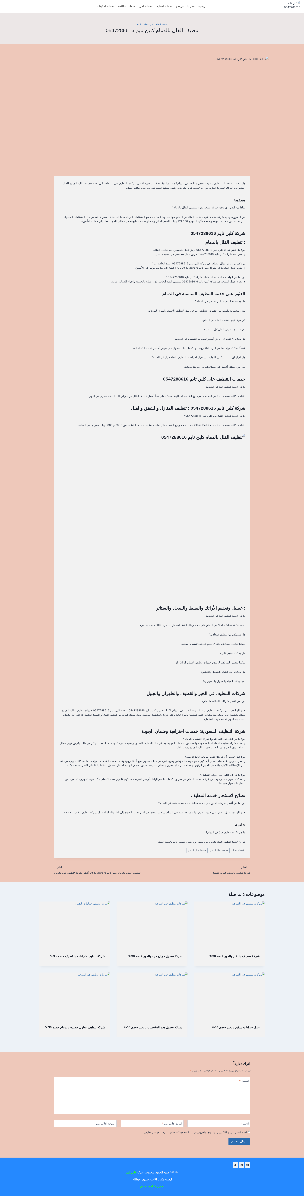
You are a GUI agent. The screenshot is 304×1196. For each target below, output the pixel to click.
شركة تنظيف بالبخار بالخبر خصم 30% (234, 956)
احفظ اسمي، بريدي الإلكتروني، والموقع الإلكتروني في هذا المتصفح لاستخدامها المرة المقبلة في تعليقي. (195, 1132)
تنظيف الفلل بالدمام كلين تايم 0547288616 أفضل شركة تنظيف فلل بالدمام (97, 870)
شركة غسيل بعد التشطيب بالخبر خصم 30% (153, 1027)
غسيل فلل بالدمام (197, 850)
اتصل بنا (191, 6)
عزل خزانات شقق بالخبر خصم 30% (236, 1027)
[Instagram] (241, 1165)
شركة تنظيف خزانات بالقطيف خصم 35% (77, 956)
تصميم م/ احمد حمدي (152, 1186)
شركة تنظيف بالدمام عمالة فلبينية (231, 870)
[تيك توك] (235, 1165)
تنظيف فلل (238, 850)
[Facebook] (247, 1165)
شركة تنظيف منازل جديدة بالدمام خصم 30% (75, 1027)
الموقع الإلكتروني (105, 1123)
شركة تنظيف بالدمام (145, 24)
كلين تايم (131, 1172)
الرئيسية (202, 6)
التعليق (244, 1080)
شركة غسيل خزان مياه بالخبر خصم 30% (155, 956)
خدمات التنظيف (164, 6)
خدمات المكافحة (126, 6)
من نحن (180, 6)
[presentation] (229, 925)
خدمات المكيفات (105, 6)
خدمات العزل (145, 6)
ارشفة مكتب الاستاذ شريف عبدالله (152, 1179)
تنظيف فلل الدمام (219, 850)
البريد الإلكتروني (172, 1123)
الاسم (245, 1123)
